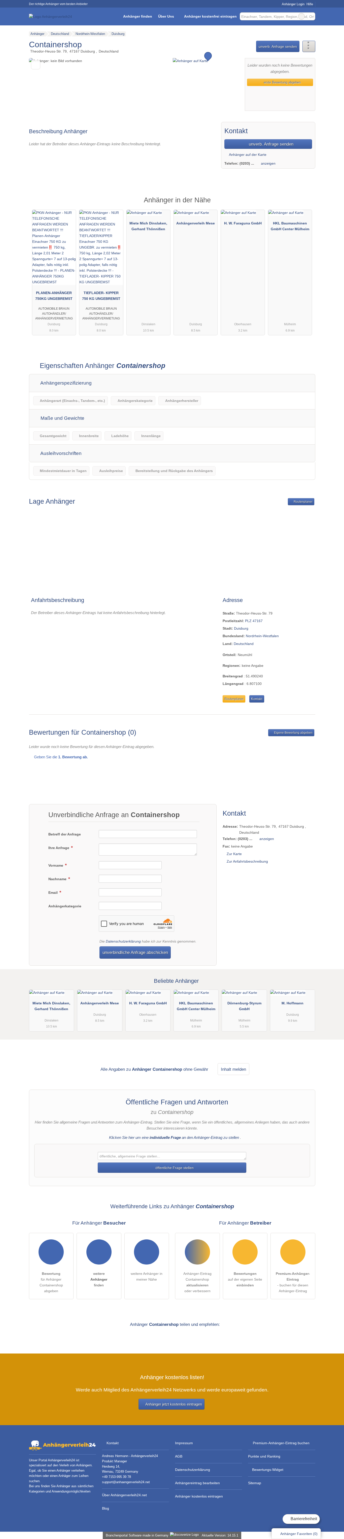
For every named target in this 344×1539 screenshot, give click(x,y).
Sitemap (254, 1483)
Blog (105, 1508)
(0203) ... (246, 163)
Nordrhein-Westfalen (262, 636)
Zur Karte (234, 854)
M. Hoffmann (292, 1003)
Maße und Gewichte (61, 418)
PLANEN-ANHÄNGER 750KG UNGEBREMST (54, 296)
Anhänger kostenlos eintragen (199, 1496)
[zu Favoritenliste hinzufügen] (35, 64)
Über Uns (166, 16)
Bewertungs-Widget (267, 1470)
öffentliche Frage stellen (174, 1168)
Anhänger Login (292, 4)
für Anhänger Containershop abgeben (51, 1282)
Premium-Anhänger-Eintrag (304, 204)
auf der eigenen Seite (245, 1279)
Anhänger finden (137, 16)
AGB (178, 1456)
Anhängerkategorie (64, 906)
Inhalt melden (233, 1069)
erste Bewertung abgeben (282, 82)
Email (53, 893)
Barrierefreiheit (303, 1519)
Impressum (184, 1443)
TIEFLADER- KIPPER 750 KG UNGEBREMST (101, 296)
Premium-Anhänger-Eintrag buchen (281, 1443)
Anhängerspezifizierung (65, 383)
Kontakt (256, 699)
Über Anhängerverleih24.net (124, 1495)
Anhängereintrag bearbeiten (197, 1483)
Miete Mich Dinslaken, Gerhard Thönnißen (148, 226)
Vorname (56, 865)
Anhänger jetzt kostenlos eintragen (173, 1404)
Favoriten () (299, 1534)
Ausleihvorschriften (60, 453)
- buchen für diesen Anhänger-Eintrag (293, 1282)
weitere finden (98, 1279)
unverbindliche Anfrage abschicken (135, 952)
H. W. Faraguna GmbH (243, 223)
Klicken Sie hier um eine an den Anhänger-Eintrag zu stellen (174, 1137)
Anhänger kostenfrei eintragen (210, 16)
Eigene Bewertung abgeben (293, 732)
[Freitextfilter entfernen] (301, 16)
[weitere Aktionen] (308, 46)
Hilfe (309, 4)
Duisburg (241, 628)
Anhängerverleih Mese (195, 223)
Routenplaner (303, 501)
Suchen (311, 16)
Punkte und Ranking (264, 1456)
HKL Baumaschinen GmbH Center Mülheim (290, 226)
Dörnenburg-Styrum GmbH (244, 1006)
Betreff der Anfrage (64, 834)
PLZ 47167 (254, 621)
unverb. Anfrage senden (278, 46)
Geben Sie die (60, 757)
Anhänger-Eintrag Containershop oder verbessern (197, 1282)
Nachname (57, 879)
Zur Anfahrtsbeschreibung (247, 861)
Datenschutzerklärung (123, 941)
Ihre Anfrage (59, 848)
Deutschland (244, 644)
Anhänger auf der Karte (247, 155)
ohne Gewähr (195, 1069)
